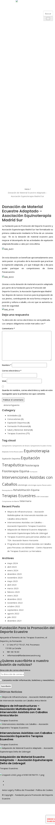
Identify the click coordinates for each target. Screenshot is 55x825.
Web (4, 381)
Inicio (27, 189)
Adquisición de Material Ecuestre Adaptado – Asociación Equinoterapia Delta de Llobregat (26, 760)
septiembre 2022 (15, 610)
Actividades (12, 415)
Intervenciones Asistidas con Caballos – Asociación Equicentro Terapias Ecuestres (27, 736)
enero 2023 (12, 595)
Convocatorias (13, 419)
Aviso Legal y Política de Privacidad (18, 790)
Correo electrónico (11, 370)
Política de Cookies (44, 790)
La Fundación (9, 13)
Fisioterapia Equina (15, 471)
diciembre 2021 (14, 620)
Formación (33, 472)
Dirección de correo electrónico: (15, 670)
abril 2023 (12, 584)
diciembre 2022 (14, 599)
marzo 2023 (13, 588)
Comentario (8, 328)
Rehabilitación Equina (26, 490)
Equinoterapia (36, 450)
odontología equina (35, 485)
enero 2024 (12, 570)
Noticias (9, 172)
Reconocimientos (15, 73)
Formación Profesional (17, 426)
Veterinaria (25, 501)
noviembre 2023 (15, 577)
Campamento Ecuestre (38, 446)
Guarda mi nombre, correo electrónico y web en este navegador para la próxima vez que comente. (27, 392)
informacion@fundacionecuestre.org (23, 655)
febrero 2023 (13, 592)
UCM (38, 497)
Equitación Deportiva (16, 422)
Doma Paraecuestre (16, 452)
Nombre (6, 365)
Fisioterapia (31, 465)
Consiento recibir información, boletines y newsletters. (28, 680)
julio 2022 (11, 617)
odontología (22, 485)
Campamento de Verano (21, 446)
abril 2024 (12, 566)
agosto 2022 (13, 613)
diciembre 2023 (14, 574)
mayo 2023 (12, 581)
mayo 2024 (12, 563)
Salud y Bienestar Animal (18, 429)
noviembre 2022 (15, 602)
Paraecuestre (46, 485)
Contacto (9, 178)
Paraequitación (7, 490)
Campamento (7, 446)
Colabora (9, 166)
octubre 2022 (13, 606)
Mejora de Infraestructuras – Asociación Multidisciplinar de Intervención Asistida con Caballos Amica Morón (27, 515)
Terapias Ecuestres (16, 433)
